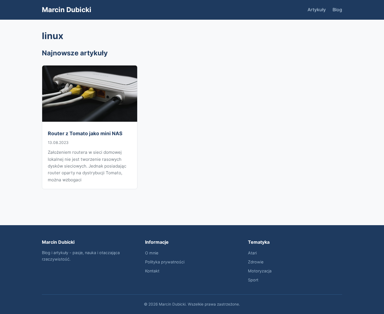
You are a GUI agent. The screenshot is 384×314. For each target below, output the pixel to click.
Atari (252, 252)
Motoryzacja (260, 270)
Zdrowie (255, 261)
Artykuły (317, 9)
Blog (337, 9)
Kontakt (152, 270)
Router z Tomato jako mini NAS (85, 133)
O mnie (151, 252)
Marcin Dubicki (66, 10)
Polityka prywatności (164, 261)
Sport (253, 279)
